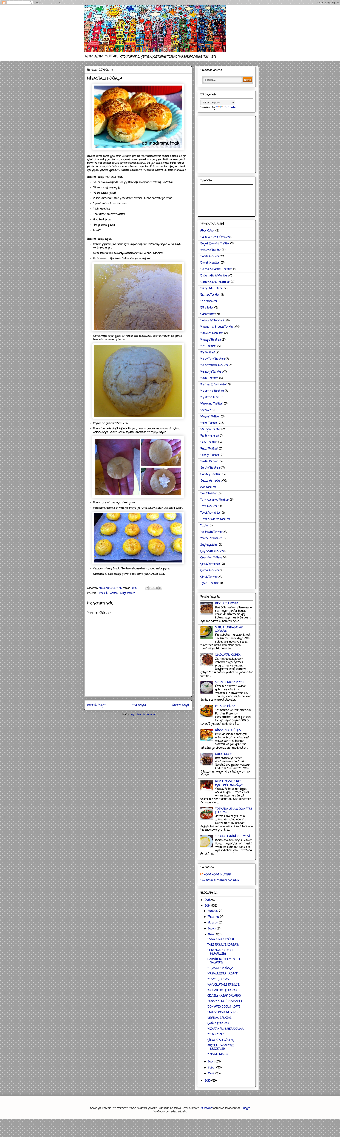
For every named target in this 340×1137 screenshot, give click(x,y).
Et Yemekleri (208, 301)
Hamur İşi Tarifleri (108, 593)
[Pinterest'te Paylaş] (160, 588)
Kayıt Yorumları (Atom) (142, 715)
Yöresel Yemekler (211, 538)
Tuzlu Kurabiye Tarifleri (215, 519)
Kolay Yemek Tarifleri (214, 365)
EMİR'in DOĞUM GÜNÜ (222, 1012)
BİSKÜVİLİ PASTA (226, 603)
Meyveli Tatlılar (210, 417)
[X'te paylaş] (153, 588)
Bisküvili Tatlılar (210, 250)
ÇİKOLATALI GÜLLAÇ (221, 1040)
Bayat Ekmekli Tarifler (215, 244)
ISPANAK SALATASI (220, 1018)
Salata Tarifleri (210, 468)
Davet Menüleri (210, 263)
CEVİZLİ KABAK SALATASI (225, 996)
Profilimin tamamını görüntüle (220, 880)
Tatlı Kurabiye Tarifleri (214, 500)
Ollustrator (206, 1108)
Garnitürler (207, 314)
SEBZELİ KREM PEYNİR (230, 682)
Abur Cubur (207, 231)
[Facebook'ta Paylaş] (157, 588)
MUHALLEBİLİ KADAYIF (223, 974)
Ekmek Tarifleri (210, 295)
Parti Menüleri (209, 436)
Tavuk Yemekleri (210, 513)
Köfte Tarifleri (209, 378)
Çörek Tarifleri (209, 577)
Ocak (212, 1073)
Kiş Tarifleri (207, 352)
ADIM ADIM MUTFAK (217, 875)
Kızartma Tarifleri (212, 391)
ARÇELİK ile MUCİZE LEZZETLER (221, 1047)
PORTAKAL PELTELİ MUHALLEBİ (220, 952)
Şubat (212, 1068)
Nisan (212, 934)
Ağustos (213, 911)
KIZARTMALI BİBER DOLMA (225, 1029)
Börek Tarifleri (209, 256)
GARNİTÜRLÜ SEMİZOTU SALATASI (224, 961)
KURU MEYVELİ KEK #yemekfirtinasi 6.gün (229, 783)
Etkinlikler (207, 308)
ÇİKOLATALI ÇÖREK (227, 655)
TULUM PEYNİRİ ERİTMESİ (232, 836)
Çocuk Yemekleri (210, 564)
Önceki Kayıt (180, 705)
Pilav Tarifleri (208, 442)
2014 (208, 906)
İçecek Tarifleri (209, 583)
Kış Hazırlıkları (209, 397)
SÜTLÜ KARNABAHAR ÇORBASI (229, 629)
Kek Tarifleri (208, 346)
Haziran (213, 923)
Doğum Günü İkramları (215, 282)
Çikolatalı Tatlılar (211, 558)
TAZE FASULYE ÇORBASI (223, 945)
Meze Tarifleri (209, 423)
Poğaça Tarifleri (127, 593)
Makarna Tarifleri (211, 404)
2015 (208, 900)
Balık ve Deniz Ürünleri (215, 237)
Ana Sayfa (139, 705)
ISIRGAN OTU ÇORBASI (222, 990)
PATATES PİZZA (225, 706)
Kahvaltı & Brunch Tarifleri (217, 327)
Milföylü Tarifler (210, 429)
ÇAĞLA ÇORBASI (218, 1023)
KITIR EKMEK (223, 754)
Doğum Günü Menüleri (214, 276)
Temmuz (214, 917)
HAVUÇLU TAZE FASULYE (223, 985)
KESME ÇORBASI (219, 979)
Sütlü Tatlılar (208, 493)
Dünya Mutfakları (211, 288)
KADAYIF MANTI (218, 1054)
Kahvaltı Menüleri (211, 333)
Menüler (205, 410)
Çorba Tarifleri (209, 570)
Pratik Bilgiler (209, 461)
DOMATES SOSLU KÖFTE (224, 1007)
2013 (208, 1081)
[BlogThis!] (150, 588)
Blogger (246, 1108)
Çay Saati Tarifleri (212, 551)
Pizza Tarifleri (209, 449)
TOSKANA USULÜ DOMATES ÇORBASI (233, 810)
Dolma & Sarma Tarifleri (216, 269)
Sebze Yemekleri (211, 481)
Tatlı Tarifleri (208, 506)
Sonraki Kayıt (96, 705)
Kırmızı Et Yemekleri (213, 385)
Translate (229, 107)
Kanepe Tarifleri (210, 340)
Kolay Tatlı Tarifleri (212, 359)
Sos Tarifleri (208, 487)
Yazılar (204, 526)
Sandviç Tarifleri (210, 474)
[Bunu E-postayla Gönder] (147, 588)
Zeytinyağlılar (209, 545)
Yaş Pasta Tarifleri (211, 532)
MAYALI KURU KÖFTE (221, 939)
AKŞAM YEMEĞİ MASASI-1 (225, 1001)
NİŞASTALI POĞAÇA (228, 730)
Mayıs (212, 929)
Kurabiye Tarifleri (211, 372)
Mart (212, 1062)
